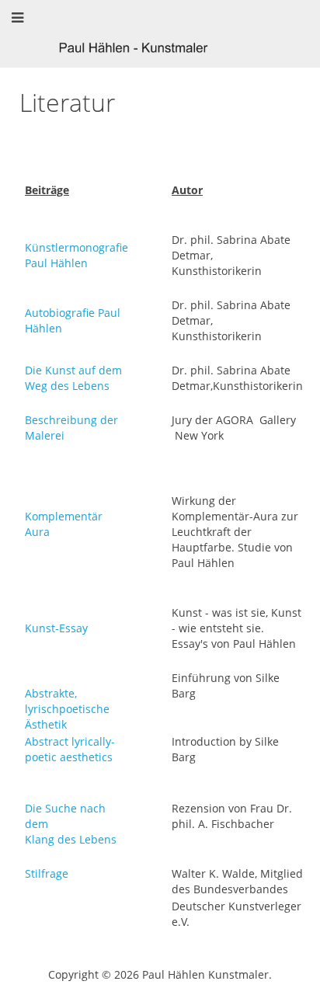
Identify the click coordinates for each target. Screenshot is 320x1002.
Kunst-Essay (56, 628)
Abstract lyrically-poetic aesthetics (70, 749)
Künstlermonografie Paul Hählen (76, 255)
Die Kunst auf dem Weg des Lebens (73, 378)
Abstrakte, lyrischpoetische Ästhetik (67, 709)
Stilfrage (46, 873)
